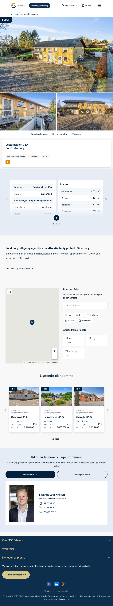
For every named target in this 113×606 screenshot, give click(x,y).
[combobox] (85, 305)
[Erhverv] (18, 5)
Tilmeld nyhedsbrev (16, 575)
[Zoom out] (54, 356)
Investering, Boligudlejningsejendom (20, 411)
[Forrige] (6, 410)
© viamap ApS (29, 362)
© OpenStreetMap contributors (46, 362)
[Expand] (56, 218)
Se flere (55, 439)
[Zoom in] (54, 351)
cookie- (80, 596)
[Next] (105, 199)
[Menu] (99, 5)
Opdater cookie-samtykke (58, 591)
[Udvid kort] (9, 291)
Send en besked (30, 474)
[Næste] (107, 410)
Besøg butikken (82, 474)
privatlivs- (72, 596)
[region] (32, 325)
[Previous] (7, 199)
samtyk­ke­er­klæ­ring (61, 599)
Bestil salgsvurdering (39, 5)
